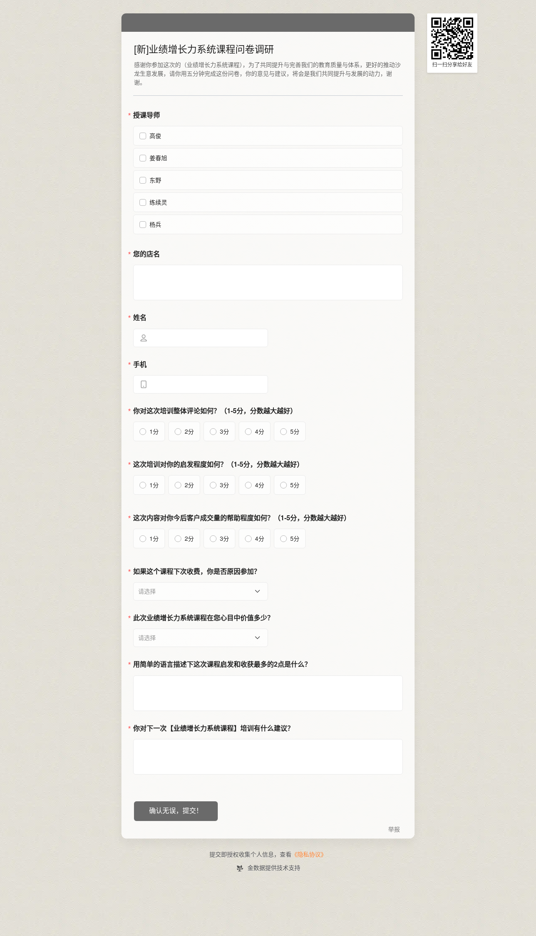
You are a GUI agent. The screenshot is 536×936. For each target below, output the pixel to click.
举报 (394, 830)
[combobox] (197, 591)
